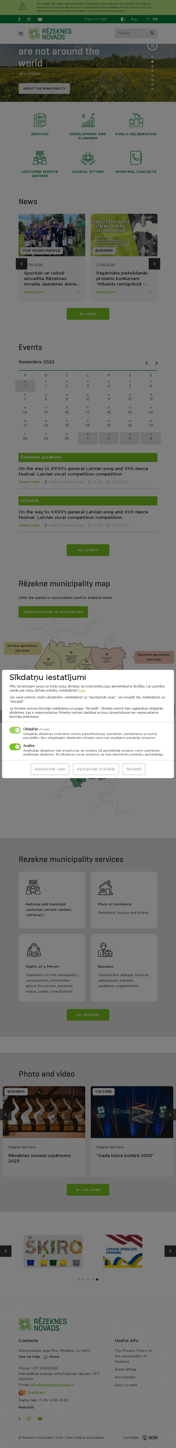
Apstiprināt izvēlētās (96, 769)
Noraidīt (133, 769)
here (82, 690)
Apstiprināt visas (50, 769)
